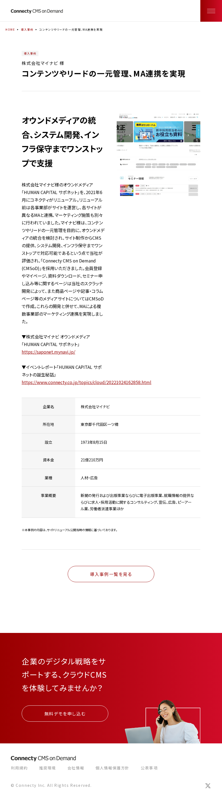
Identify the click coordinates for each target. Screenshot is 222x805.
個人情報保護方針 (112, 768)
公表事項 (149, 768)
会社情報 (75, 768)
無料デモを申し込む (65, 713)
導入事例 (27, 29)
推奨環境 (47, 768)
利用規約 (19, 768)
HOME (10, 29)
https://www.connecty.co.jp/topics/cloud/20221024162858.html (86, 382)
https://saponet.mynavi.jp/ (48, 351)
